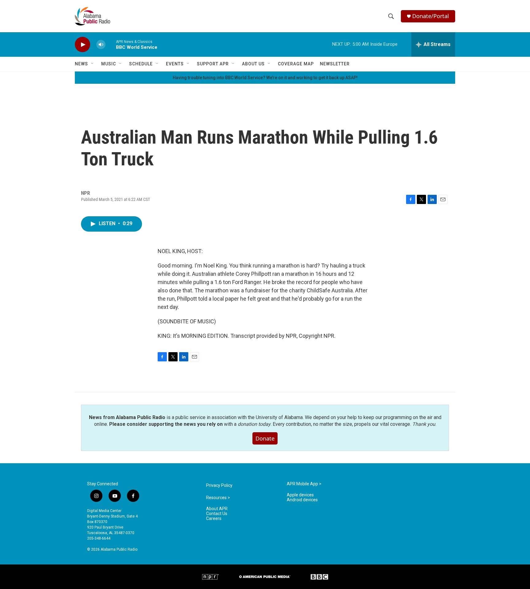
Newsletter (335, 63)
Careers (213, 518)
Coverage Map (296, 63)
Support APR (213, 63)
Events (175, 63)
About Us (253, 63)
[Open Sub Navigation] (92, 63)
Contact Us (216, 513)
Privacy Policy (219, 485)
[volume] (101, 45)
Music (108, 63)
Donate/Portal (430, 16)
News (81, 63)
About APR (217, 508)
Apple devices (300, 495)
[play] (82, 44)
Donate (265, 438)
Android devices (302, 500)
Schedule (141, 63)
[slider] (111, 44)
